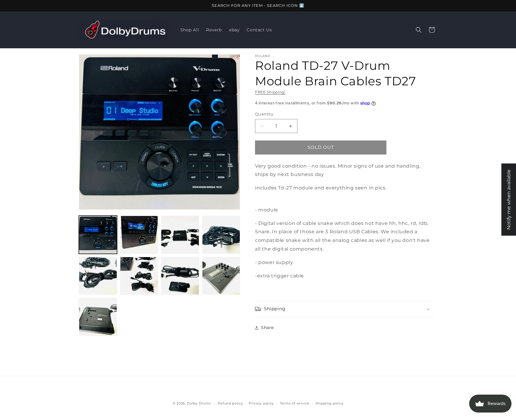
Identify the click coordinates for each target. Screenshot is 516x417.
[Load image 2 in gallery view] (139, 235)
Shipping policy (329, 403)
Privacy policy (261, 403)
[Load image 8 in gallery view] (221, 276)
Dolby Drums (199, 403)
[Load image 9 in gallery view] (98, 317)
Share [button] (267, 327)
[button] (418, 29)
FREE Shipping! (270, 92)
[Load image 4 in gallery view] (221, 235)
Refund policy (230, 403)
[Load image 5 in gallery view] (98, 276)
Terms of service (294, 403)
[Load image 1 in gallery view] (98, 235)
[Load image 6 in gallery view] (139, 276)
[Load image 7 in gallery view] (180, 276)
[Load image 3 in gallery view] (180, 235)
